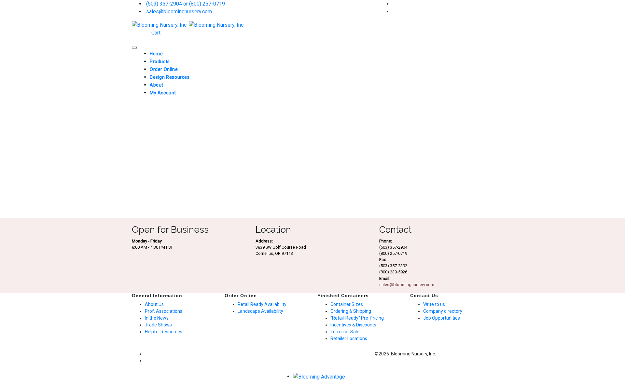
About (156, 85)
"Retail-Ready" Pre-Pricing (357, 318)
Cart (155, 33)
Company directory (442, 311)
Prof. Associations (163, 311)
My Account (163, 92)
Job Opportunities (441, 318)
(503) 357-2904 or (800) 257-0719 (185, 4)
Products (160, 61)
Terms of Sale (344, 331)
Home (156, 53)
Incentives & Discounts (353, 324)
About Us (154, 304)
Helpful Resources (163, 331)
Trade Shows (158, 324)
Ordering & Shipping (350, 311)
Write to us (434, 304)
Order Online (164, 69)
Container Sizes (346, 304)
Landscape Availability (260, 311)
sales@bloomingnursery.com (178, 11)
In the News (157, 318)
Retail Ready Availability (262, 304)
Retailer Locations (348, 338)
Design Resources (170, 77)
